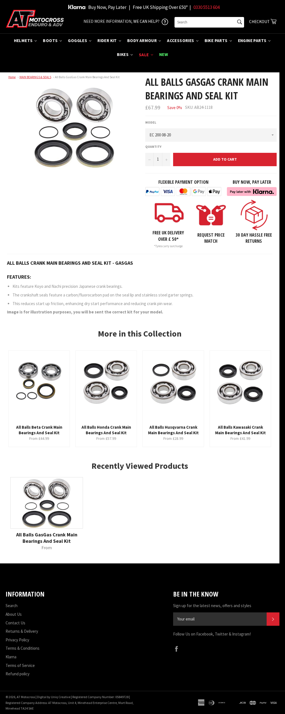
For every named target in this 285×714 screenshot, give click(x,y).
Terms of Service (20, 665)
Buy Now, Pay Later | (109, 7)
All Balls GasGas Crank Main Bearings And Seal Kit (87, 77)
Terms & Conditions (23, 648)
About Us (14, 614)
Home (12, 77)
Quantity (153, 146)
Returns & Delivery (22, 631)
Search (12, 605)
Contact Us (15, 622)
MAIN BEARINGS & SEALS (35, 77)
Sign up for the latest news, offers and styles (212, 605)
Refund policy (18, 673)
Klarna (11, 656)
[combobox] (209, 22)
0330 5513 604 (206, 7)
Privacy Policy (17, 639)
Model (150, 122)
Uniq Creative (60, 697)
